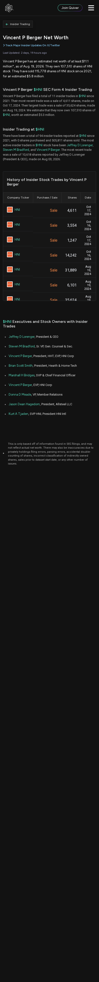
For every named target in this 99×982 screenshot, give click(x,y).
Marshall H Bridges (22, 375)
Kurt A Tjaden (18, 414)
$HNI (38, 89)
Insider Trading (20, 24)
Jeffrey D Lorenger (80, 145)
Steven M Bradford (16, 150)
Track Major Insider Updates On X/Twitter (32, 45)
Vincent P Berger (48, 150)
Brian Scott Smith (21, 365)
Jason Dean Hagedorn (24, 404)
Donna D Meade (20, 394)
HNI (17, 210)
